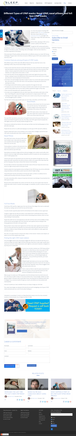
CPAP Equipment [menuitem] (48, 3)
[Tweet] (1, 33)
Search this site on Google (57, 30)
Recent (54, 90)
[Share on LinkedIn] (1, 36)
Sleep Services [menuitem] (39, 3)
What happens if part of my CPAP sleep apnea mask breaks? (60, 394)
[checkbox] (62, 53)
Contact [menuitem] (70, 3)
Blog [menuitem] (65, 3)
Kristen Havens (11, 396)
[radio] (62, 50)
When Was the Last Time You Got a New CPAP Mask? (15, 393)
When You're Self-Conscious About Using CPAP (37, 394)
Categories (65, 90)
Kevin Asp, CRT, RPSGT (36, 19)
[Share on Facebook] (1, 31)
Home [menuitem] (26, 3)
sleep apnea (41, 32)
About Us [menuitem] (32, 3)
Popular (59, 90)
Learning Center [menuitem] (57, 3)
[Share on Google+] (1, 39)
